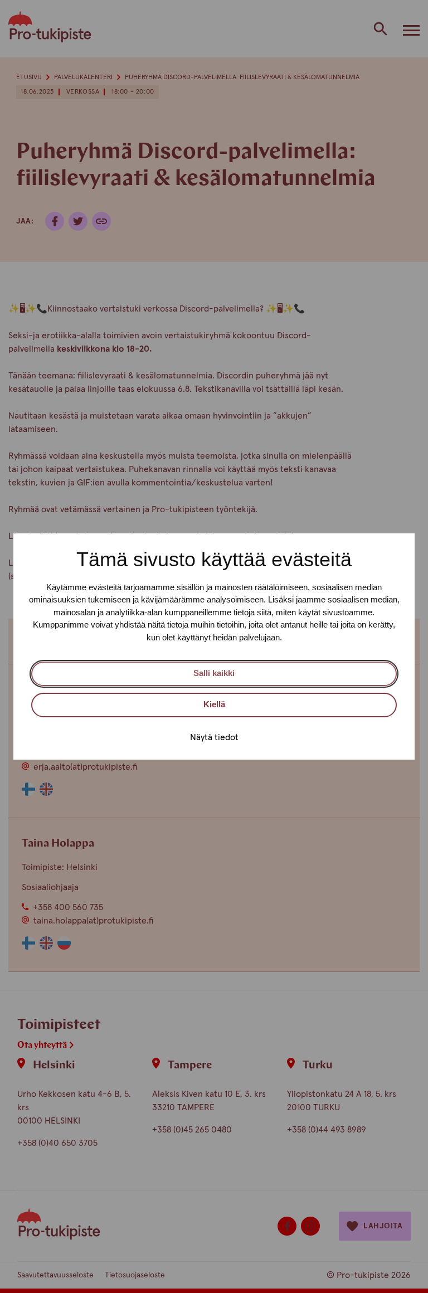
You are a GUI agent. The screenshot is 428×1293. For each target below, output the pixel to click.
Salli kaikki (214, 673)
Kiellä (214, 704)
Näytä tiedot (214, 737)
